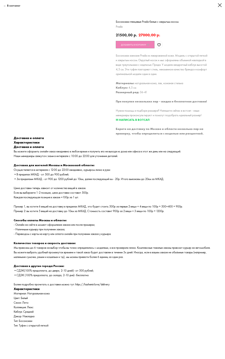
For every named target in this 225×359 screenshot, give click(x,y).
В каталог (13, 5)
